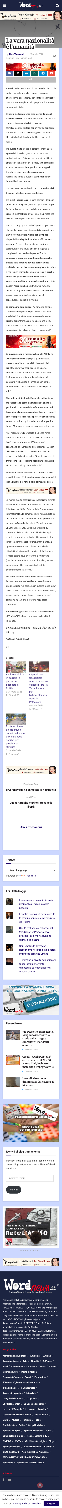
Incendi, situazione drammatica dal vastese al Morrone (38, 1082)
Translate (30, 876)
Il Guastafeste (28, 1387)
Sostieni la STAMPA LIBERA (30, 1462)
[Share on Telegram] (43, 73)
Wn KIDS (7, 1441)
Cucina (42, 1366)
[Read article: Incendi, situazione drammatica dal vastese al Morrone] (13, 1082)
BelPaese (47, 1361)
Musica (15, 1420)
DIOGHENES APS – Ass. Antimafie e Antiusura (26, 1452)
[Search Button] (57, 6)
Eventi (28, 1377)
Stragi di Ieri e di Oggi (13, 1436)
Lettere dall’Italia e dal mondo (17, 1414)
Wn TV (18, 1441)
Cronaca (31, 1366)
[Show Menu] (4, 5)
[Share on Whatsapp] (34, 73)
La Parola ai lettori (11, 1403)
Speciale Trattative (33, 1430)
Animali (47, 1355)
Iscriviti (14, 1189)
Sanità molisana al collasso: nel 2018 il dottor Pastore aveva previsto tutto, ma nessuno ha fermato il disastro (36, 933)
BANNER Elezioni (32, 1446)
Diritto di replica (29, 1371)
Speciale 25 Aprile (11, 1430)
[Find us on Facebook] (3, 1480)
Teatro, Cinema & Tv (37, 1436)
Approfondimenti (11, 1361)
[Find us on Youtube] (9, 1480)
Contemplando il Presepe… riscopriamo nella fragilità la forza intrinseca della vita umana (37, 950)
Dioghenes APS (10, 1371)
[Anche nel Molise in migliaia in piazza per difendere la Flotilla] (16, 667)
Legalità (42, 1409)
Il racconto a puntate (13, 1393)
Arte (25, 1361)
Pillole (38, 1420)
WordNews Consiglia (35, 1441)
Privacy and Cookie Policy (27, 1503)
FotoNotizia (40, 1377)
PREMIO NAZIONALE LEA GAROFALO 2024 (24, 1457)
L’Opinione (32, 1398)
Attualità (35, 1361)
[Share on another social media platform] (31, 80)
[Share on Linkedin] (26, 73)
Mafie (5, 1420)
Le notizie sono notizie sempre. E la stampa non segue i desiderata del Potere (37, 918)
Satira (22, 1425)
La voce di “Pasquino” (13, 1409)
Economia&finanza (12, 1377)
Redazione (8, 1462)
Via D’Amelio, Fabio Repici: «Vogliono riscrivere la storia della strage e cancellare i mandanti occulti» (38, 1038)
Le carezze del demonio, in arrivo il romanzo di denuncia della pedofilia (36, 904)
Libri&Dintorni (41, 1414)
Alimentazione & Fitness (15, 1355)
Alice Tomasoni (16, 54)
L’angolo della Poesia (13, 1398)
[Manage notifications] (40, 1485)
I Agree (51, 1503)
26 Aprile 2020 (36, 54)
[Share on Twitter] (18, 73)
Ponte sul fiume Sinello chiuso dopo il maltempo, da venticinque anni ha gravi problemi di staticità (15, 737)
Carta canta (17, 1366)
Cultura (52, 1366)
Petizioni (27, 1420)
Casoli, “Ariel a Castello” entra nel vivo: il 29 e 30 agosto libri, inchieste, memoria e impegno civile (38, 1061)
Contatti (48, 1446)
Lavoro (31, 1409)
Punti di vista (9, 1425)
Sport (48, 1430)
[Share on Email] (51, 73)
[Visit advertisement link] (31, 15)
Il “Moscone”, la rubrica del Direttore (20, 1382)
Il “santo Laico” (10, 1387)
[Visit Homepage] (31, 5)
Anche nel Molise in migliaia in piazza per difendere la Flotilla (15, 681)
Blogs (51, 1441)
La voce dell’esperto (34, 1403)
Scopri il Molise (35, 1425)
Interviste (31, 1393)
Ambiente (35, 1355)
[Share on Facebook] (9, 73)
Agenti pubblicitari (11, 1446)
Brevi (5, 1366)
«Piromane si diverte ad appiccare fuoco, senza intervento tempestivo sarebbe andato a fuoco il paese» (37, 965)
